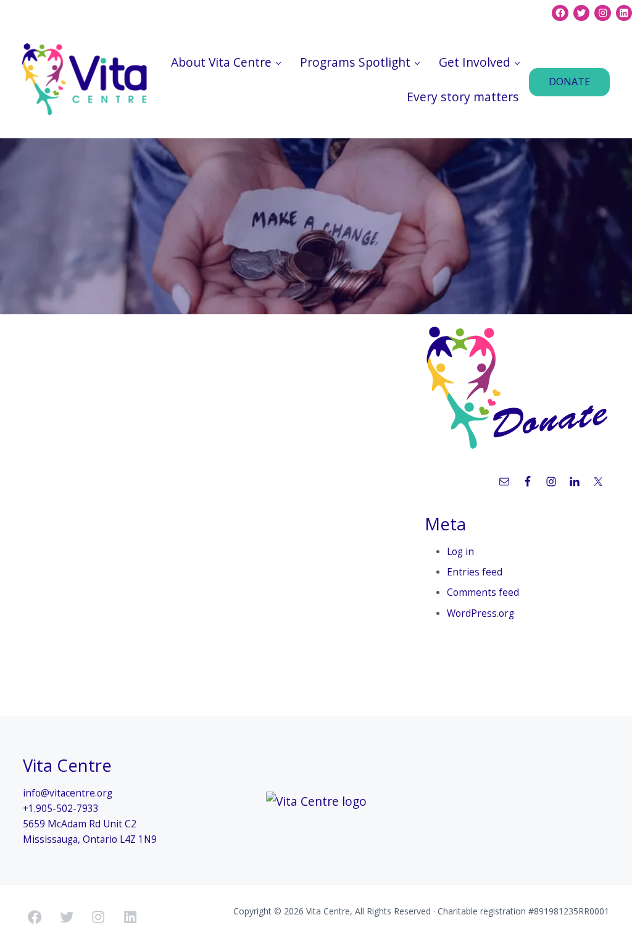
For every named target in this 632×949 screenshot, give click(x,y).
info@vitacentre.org (67, 793)
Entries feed (474, 572)
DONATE (569, 81)
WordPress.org (480, 613)
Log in (460, 551)
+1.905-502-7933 (61, 808)
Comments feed (483, 592)
